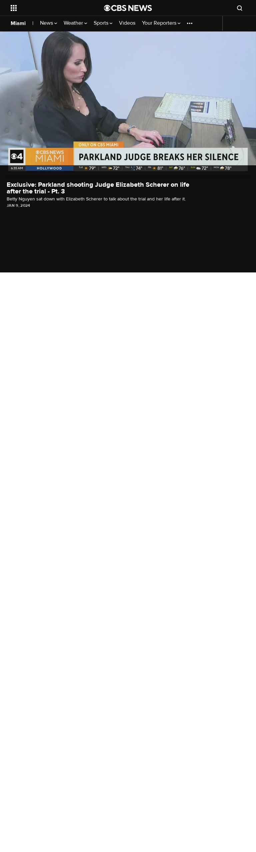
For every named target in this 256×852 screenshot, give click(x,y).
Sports (102, 23)
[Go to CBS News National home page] (128, 8)
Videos (127, 23)
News (47, 23)
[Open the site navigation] (50, 8)
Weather (74, 23)
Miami (18, 23)
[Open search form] (240, 8)
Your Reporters (160, 23)
